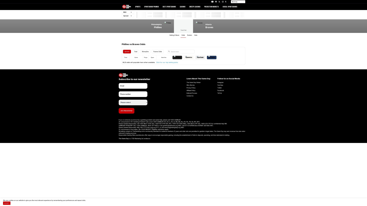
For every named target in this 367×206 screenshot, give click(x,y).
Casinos (182, 7)
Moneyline (145, 51)
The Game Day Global (193, 82)
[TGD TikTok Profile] (225, 2)
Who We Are (191, 85)
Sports (137, 7)
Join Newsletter (126, 111)
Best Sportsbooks (169, 7)
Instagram (220, 82)
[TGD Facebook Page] (216, 2)
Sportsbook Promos (151, 7)
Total (135, 51)
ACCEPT (6, 203)
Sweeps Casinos (194, 7)
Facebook (220, 90)
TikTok (219, 93)
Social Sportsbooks (230, 7)
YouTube (220, 85)
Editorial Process (192, 93)
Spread (127, 51)
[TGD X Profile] (219, 2)
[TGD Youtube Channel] (212, 2)
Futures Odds (157, 51)
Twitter (219, 88)
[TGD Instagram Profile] (223, 2)
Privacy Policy (191, 88)
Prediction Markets (211, 7)
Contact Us (190, 96)
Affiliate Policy (191, 90)
